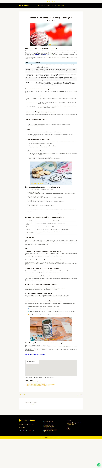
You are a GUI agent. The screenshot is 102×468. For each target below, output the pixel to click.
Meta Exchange (41, 5)
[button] (99, 465)
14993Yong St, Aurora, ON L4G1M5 (26, 424)
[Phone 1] (33, 430)
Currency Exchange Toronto (58, 5)
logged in (32, 403)
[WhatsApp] (54, 1)
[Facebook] (47, 1)
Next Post (80, 394)
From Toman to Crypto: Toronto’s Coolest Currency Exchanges (41, 384)
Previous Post (22, 394)
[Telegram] (52, 1)
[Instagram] (49, 1)
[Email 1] (30, 430)
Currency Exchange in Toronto (34, 381)
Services (48, 5)
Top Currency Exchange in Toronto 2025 (36, 383)
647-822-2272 (22, 427)
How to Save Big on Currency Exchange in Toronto (38, 385)
